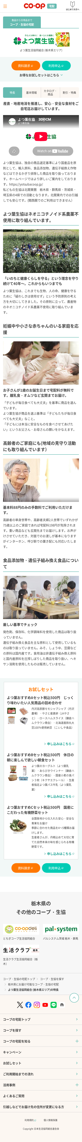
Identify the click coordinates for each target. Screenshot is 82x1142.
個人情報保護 (50, 1120)
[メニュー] (5, 6)
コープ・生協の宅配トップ (19, 979)
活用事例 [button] (9, 1085)
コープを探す (12, 1030)
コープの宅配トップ (17, 1019)
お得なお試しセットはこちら (39, 75)
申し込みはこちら (59, 743)
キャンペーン (12, 1052)
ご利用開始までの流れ (18, 1074)
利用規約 (29, 1120)
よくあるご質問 (13, 1095)
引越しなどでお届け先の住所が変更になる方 (33, 1106)
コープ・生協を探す (52, 979)
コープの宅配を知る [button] (17, 1041)
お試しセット (12, 1063)
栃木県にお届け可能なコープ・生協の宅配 (33, 984)
